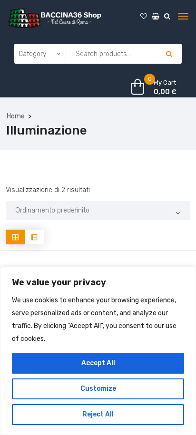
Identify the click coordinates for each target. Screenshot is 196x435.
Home (16, 116)
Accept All (98, 363)
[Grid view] (15, 237)
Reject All (98, 414)
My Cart (165, 82)
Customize (98, 389)
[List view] (34, 237)
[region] (98, 351)
